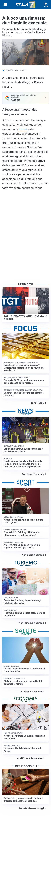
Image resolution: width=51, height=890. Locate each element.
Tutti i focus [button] (37, 402)
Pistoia (23, 129)
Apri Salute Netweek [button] (32, 691)
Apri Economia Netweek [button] (30, 758)
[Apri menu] (5, 4)
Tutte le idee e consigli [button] (31, 808)
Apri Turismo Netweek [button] (31, 622)
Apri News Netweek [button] (33, 474)
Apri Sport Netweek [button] (33, 554)
